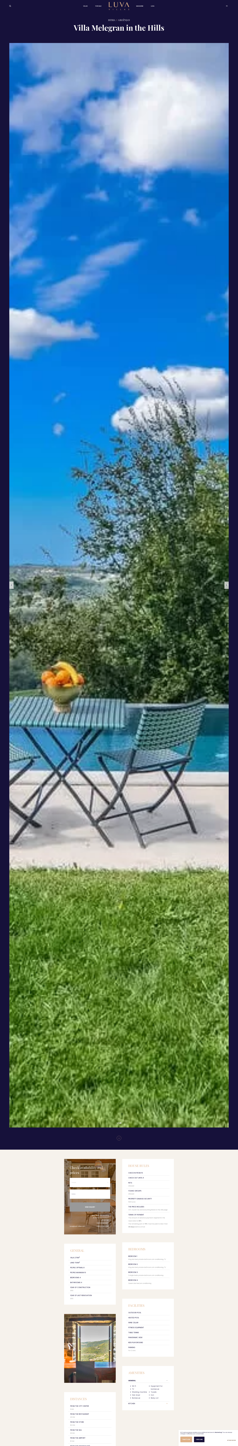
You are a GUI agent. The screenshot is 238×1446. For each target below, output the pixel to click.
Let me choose (231, 1440)
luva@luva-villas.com (77, 1226)
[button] (11, 585)
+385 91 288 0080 (102, 1223)
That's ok (186, 1439)
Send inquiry (90, 1207)
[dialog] (208, 1438)
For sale (98, 6)
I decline (199, 1439)
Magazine (139, 6)
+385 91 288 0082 (102, 1226)
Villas (85, 6)
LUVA (152, 6)
